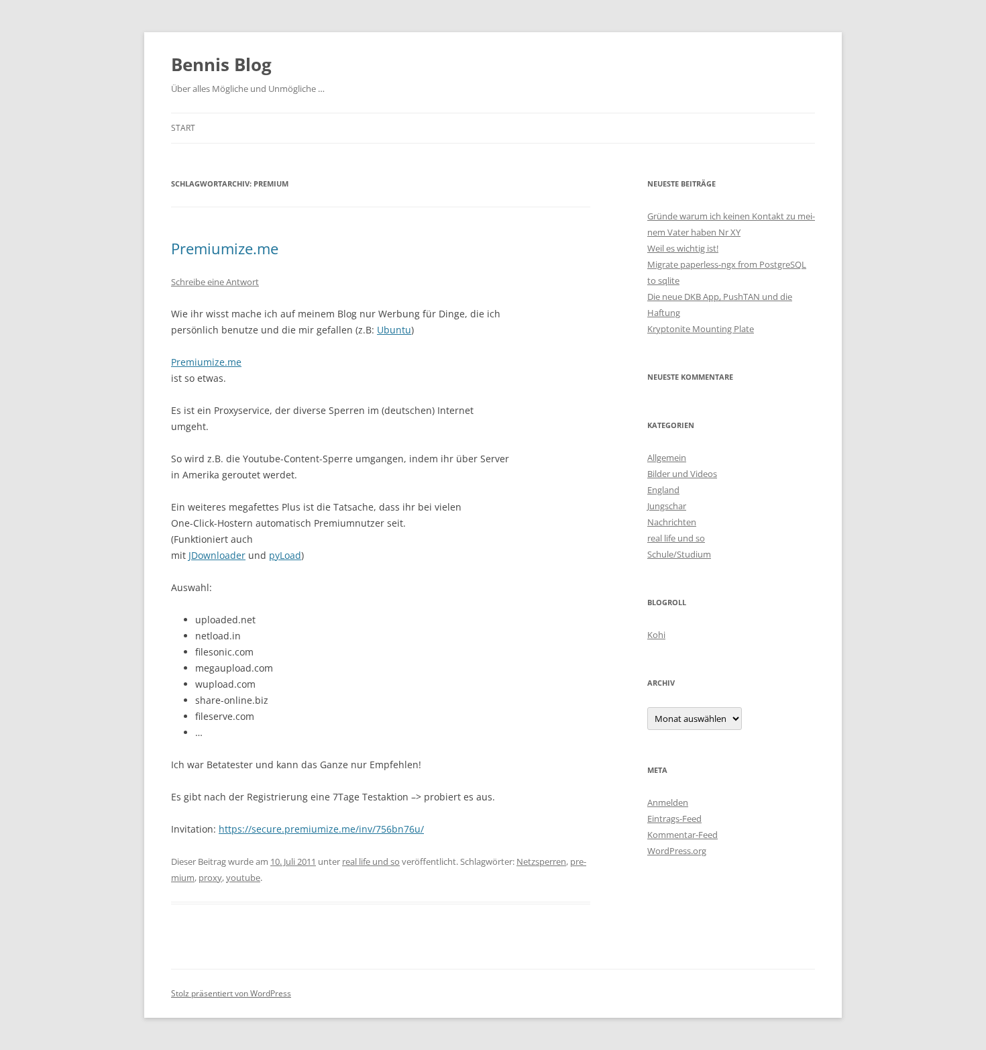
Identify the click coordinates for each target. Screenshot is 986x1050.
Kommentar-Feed (682, 835)
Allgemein (666, 458)
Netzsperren (541, 861)
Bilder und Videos (682, 474)
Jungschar (666, 506)
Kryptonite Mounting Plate (700, 329)
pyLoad (285, 555)
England (663, 490)
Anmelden (667, 802)
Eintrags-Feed (674, 818)
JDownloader (216, 555)
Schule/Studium (679, 554)
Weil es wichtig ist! (682, 248)
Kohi (656, 635)
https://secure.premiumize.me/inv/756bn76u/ (321, 829)
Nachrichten (671, 522)
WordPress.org (676, 851)
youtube (243, 878)
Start (183, 128)
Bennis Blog (221, 64)
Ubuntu (394, 329)
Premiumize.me (224, 248)
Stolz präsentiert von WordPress (231, 993)
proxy (210, 878)
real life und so (371, 861)
